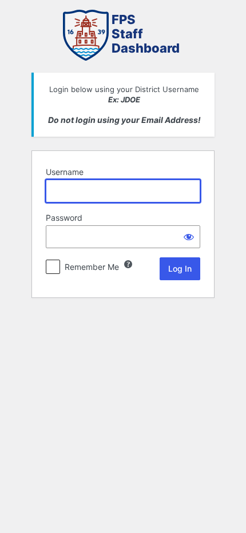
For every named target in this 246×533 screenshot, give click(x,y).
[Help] (128, 264)
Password (64, 217)
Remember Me (92, 267)
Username (65, 172)
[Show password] (188, 236)
